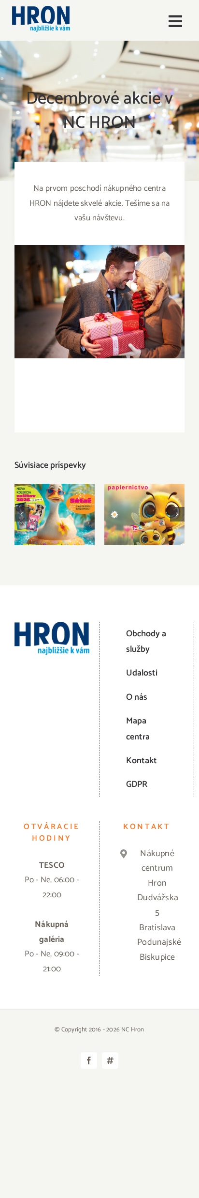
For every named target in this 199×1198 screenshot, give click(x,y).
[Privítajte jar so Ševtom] (144, 514)
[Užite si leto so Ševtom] (54, 514)
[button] (21, 514)
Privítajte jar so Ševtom (144, 499)
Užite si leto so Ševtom (54, 499)
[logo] (41, 9)
